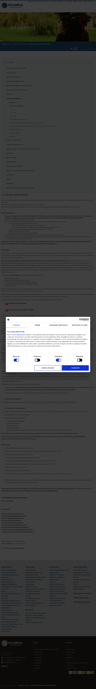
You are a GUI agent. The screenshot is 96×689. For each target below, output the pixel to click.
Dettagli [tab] (37, 325)
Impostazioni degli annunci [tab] (59, 325)
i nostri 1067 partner (18, 334)
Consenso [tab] (16, 325)
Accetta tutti (75, 368)
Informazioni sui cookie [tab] (79, 325)
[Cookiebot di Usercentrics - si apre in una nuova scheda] (80, 319)
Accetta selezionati (48, 368)
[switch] (37, 360)
